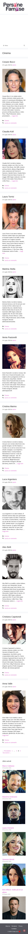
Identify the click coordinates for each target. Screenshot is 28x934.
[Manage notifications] (24, 930)
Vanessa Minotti (8, 859)
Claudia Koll (8, 131)
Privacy (20, 926)
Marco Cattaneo (8, 766)
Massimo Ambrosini (9, 797)
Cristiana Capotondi (11, 617)
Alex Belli (6, 547)
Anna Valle (7, 684)
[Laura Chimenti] (14, 854)
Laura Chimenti (8, 828)
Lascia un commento (10, 123)
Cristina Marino (9, 406)
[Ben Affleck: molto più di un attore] (14, 918)
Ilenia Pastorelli (9, 337)
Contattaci (14, 928)
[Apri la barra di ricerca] (24, 45)
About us (8, 926)
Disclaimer (14, 926)
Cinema (6, 120)
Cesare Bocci (8, 62)
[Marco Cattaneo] (14, 792)
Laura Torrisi (8, 197)
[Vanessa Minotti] (14, 885)
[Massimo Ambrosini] (14, 823)
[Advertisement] (14, 28)
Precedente (6, 751)
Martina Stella (8, 269)
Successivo (7, 753)
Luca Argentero (9, 479)
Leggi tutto (15, 116)
